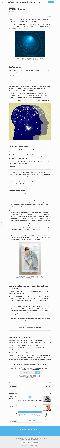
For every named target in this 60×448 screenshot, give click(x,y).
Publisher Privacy (37, 438)
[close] (41, 395)
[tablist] (13, 393)
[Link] (7, 67)
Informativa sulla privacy (37, 414)
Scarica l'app (35, 442)
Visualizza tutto (13, 421)
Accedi (56, 2)
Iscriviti (51, 2)
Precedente (13, 386)
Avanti (47, 386)
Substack (24, 445)
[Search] (44, 2)
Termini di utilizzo (26, 415)
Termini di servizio (29, 414)
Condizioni (30, 439)
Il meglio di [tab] (11, 393)
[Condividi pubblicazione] (46, 2)
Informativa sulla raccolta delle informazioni (29, 376)
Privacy (25, 439)
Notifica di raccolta (36, 439)
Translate (11, 6)
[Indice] (1, 224)
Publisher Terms (44, 438)
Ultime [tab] (16, 393)
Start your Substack (27, 442)
